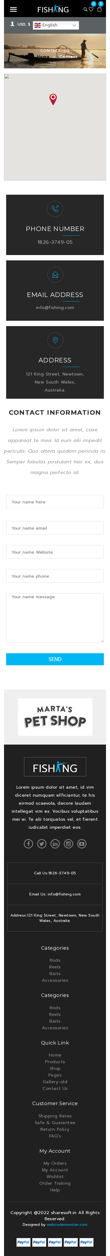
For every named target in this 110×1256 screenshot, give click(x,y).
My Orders (55, 1163)
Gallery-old (55, 1082)
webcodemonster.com (67, 1224)
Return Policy (55, 1129)
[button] (53, 99)
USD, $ (24, 24)
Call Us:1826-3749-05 (55, 873)
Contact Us (55, 1088)
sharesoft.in (64, 1213)
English (49, 25)
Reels (55, 967)
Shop (55, 1068)
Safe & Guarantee (55, 1123)
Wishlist (55, 1176)
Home (43, 57)
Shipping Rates (55, 1116)
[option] (55, 717)
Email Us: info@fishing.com (55, 894)
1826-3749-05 (55, 242)
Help (55, 1190)
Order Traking (55, 1183)
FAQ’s (55, 1136)
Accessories (55, 980)
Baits (55, 974)
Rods (55, 960)
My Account (55, 1170)
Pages (55, 1075)
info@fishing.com (55, 307)
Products (55, 1062)
